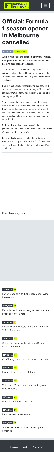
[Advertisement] (27, 182)
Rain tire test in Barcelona (16, 414)
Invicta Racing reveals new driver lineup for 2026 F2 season (25, 328)
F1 (15, 289)
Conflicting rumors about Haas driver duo (25, 359)
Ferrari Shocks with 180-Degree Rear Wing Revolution (25, 295)
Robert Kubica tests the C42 (17, 401)
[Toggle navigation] (45, 5)
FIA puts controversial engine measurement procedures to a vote (26, 312)
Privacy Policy (39, 447)
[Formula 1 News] (16, 5)
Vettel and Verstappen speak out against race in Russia (24, 387)
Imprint (25, 447)
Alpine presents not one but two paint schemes (23, 429)
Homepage (14, 447)
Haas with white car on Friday (18, 372)
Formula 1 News (20, 51)
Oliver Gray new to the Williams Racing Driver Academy (23, 344)
